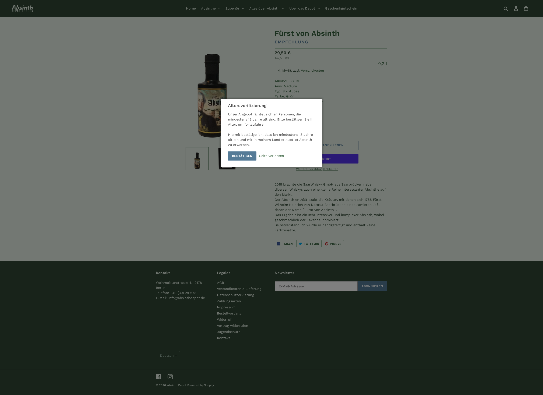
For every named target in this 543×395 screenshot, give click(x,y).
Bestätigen (242, 156)
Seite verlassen (271, 156)
